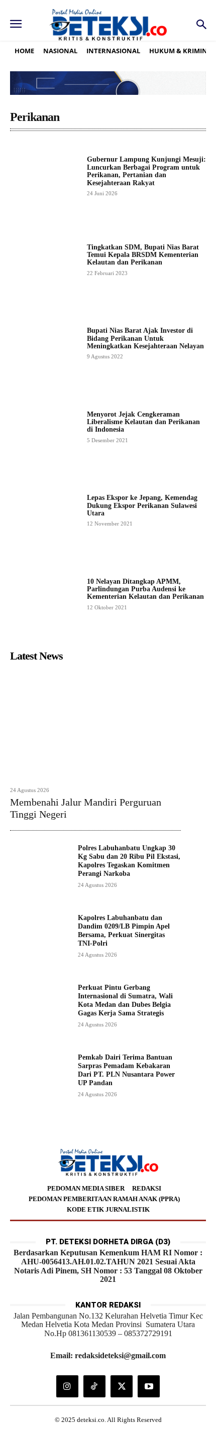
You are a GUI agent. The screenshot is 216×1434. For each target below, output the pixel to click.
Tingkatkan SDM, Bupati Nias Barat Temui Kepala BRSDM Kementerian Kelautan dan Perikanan (143, 255)
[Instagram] (67, 1386)
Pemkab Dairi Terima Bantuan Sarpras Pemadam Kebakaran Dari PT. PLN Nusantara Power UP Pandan (126, 1070)
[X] (122, 1386)
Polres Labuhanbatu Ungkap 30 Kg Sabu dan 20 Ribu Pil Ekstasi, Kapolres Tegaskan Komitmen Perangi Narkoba (129, 860)
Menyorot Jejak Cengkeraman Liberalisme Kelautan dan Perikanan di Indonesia (143, 422)
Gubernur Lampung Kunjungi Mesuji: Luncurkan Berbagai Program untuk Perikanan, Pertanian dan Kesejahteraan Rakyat (146, 171)
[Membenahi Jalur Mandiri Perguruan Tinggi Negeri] (95, 724)
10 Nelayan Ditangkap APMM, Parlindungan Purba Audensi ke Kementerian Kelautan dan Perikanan (145, 589)
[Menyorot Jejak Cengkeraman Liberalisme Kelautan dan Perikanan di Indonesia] (44, 426)
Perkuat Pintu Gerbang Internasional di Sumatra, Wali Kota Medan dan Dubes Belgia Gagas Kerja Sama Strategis (125, 1000)
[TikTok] (94, 1386)
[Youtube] (149, 1386)
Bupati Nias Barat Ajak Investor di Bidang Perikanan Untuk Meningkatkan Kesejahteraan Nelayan (145, 338)
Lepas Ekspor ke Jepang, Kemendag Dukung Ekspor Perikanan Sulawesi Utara (142, 505)
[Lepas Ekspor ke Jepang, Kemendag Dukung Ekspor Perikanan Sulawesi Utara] (44, 510)
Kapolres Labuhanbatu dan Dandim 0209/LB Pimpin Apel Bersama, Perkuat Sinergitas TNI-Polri (124, 930)
